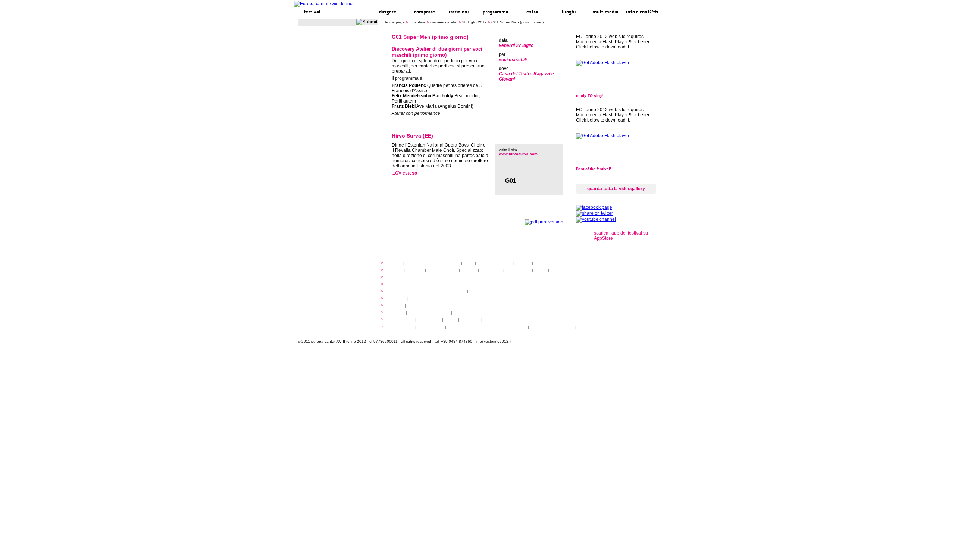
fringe (540, 270)
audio (450, 320)
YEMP (396, 306)
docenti (469, 270)
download (470, 320)
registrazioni (602, 270)
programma (495, 12)
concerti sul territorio (569, 270)
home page (395, 22)
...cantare (348, 12)
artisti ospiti (491, 270)
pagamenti (480, 291)
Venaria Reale (461, 327)
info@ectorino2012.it (493, 341)
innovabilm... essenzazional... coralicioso (464, 306)
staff (468, 263)
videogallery (429, 320)
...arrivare (440, 313)
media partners (548, 263)
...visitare (462, 313)
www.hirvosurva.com (518, 154)
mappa (397, 313)
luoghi (569, 12)
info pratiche (402, 327)
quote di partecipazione (411, 291)
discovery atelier (444, 22)
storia (396, 263)
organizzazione (445, 263)
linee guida (416, 263)
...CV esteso (404, 173)
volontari (415, 306)
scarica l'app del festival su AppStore (621, 235)
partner (523, 263)
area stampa (496, 320)
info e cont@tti (642, 12)
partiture (415, 270)
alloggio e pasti (451, 291)
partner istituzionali (495, 263)
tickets (416, 298)
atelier (396, 270)
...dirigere (385, 12)
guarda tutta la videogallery (616, 188)
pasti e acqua (430, 327)
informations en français (552, 327)
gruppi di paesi (508, 291)
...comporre (422, 12)
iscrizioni (459, 12)
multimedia (605, 12)
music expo (515, 306)
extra (532, 12)
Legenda (587, 327)
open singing (518, 270)
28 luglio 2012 (474, 22)
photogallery (402, 320)
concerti (398, 298)
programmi (400, 277)
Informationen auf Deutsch (502, 327)
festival (312, 12)
